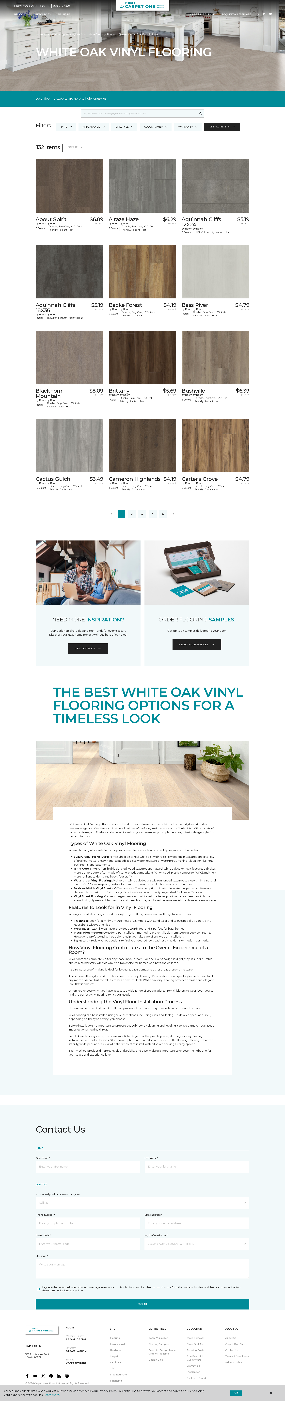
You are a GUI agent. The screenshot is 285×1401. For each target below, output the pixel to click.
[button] (258, 14)
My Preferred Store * (156, 1235)
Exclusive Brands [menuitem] (197, 1378)
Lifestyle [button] (122, 126)
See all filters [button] (219, 126)
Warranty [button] (185, 126)
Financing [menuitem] (116, 1380)
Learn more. (52, 1395)
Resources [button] (43, 14)
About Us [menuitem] (230, 1338)
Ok (236, 1392)
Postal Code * (43, 1235)
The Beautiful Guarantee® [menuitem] (195, 1358)
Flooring (60, 34)
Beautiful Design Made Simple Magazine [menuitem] (162, 1352)
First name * (43, 1158)
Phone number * (45, 1215)
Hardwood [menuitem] (116, 1350)
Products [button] (21, 14)
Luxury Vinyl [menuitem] (117, 1344)
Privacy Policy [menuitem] (233, 1362)
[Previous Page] (112, 514)
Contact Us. (100, 98)
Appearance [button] (91, 126)
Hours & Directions (201, 14)
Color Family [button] (153, 126)
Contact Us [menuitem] (231, 1350)
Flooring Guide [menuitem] (195, 1350)
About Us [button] (64, 14)
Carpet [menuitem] (114, 1356)
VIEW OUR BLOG (85, 648)
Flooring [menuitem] (115, 1338)
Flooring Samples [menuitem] (158, 1344)
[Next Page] (173, 514)
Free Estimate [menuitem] (118, 1374)
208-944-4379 (61, 5)
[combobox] (139, 113)
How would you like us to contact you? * (58, 1194)
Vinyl (73, 34)
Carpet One (42, 34)
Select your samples (193, 644)
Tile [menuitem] (112, 1368)
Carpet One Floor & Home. (50, 1383)
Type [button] (64, 126)
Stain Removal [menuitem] (195, 1338)
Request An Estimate (236, 14)
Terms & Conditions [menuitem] (237, 1356)
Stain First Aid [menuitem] (195, 1344)
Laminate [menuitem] (115, 1362)
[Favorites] (264, 14)
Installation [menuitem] (193, 1371)
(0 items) (270, 14)
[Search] (200, 113)
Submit (142, 1304)
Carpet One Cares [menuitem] (236, 1344)
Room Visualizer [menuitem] (158, 1338)
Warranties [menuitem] (193, 1365)
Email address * (153, 1215)
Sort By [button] (73, 147)
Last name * (151, 1158)
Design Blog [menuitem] (155, 1359)
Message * (42, 1256)
